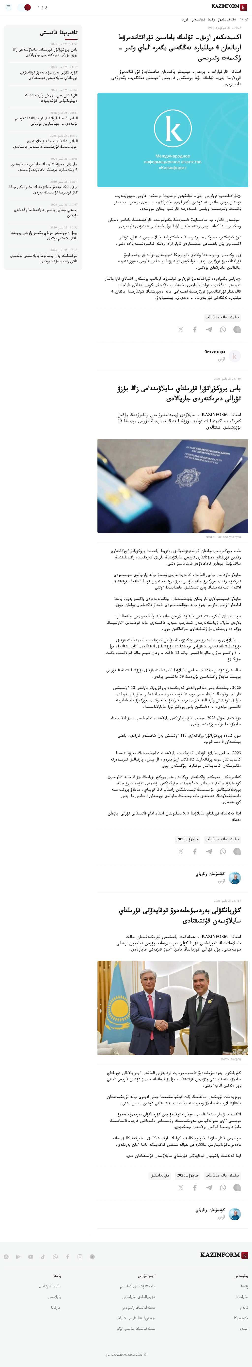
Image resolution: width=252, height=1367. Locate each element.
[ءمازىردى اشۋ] (8, 7)
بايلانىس (54, 1297)
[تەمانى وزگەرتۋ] (24, 7)
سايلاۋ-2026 (187, 840)
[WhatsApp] (223, 331)
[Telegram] (209, 331)
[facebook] (67, 1256)
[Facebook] (195, 331)
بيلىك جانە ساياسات (222, 318)
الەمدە (244, 1329)
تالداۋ (244, 1308)
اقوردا (185, 20)
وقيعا (211, 20)
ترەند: (244, 20)
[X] (181, 331)
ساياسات (242, 1297)
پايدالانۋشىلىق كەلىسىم (137, 1287)
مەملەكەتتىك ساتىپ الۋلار (135, 1329)
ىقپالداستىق (159, 1176)
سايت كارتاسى (50, 1287)
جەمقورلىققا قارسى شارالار (136, 1319)
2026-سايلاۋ (227, 20)
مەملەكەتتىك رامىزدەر (139, 1308)
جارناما (56, 1308)
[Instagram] (237, 331)
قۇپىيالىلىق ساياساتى (138, 1297)
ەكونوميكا (241, 1319)
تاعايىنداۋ (198, 20)
